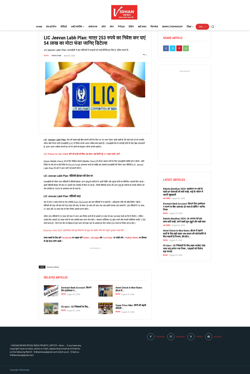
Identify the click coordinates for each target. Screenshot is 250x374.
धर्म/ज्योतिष (166, 198)
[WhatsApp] (186, 48)
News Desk (56, 55)
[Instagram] (170, 336)
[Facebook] (166, 48)
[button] (212, 26)
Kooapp (95, 237)
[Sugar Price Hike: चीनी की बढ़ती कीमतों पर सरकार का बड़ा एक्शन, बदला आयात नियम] (105, 308)
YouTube (107, 237)
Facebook (66, 237)
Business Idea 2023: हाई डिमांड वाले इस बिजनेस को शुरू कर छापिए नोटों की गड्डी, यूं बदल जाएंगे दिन (84, 230)
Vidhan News (131, 237)
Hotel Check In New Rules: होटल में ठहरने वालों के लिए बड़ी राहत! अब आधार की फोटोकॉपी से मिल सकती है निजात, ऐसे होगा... (184, 233)
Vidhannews (24, 369)
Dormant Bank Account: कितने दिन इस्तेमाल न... (76, 289)
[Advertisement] (95, 253)
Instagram (180, 336)
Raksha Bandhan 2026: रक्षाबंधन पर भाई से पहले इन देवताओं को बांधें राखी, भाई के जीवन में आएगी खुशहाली (183, 191)
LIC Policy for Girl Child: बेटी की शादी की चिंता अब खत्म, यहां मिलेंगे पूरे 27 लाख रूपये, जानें (82, 154)
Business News (53, 267)
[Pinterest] (179, 48)
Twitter (86, 237)
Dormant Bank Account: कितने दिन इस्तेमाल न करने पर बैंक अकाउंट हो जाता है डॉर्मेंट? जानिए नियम (184, 206)
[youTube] (208, 336)
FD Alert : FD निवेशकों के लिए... (75, 306)
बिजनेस (46, 56)
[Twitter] (172, 48)
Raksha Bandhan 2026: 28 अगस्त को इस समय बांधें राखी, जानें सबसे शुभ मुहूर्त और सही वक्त (184, 220)
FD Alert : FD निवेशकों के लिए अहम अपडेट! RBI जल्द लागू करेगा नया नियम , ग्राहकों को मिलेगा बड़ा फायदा (184, 248)
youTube (217, 336)
